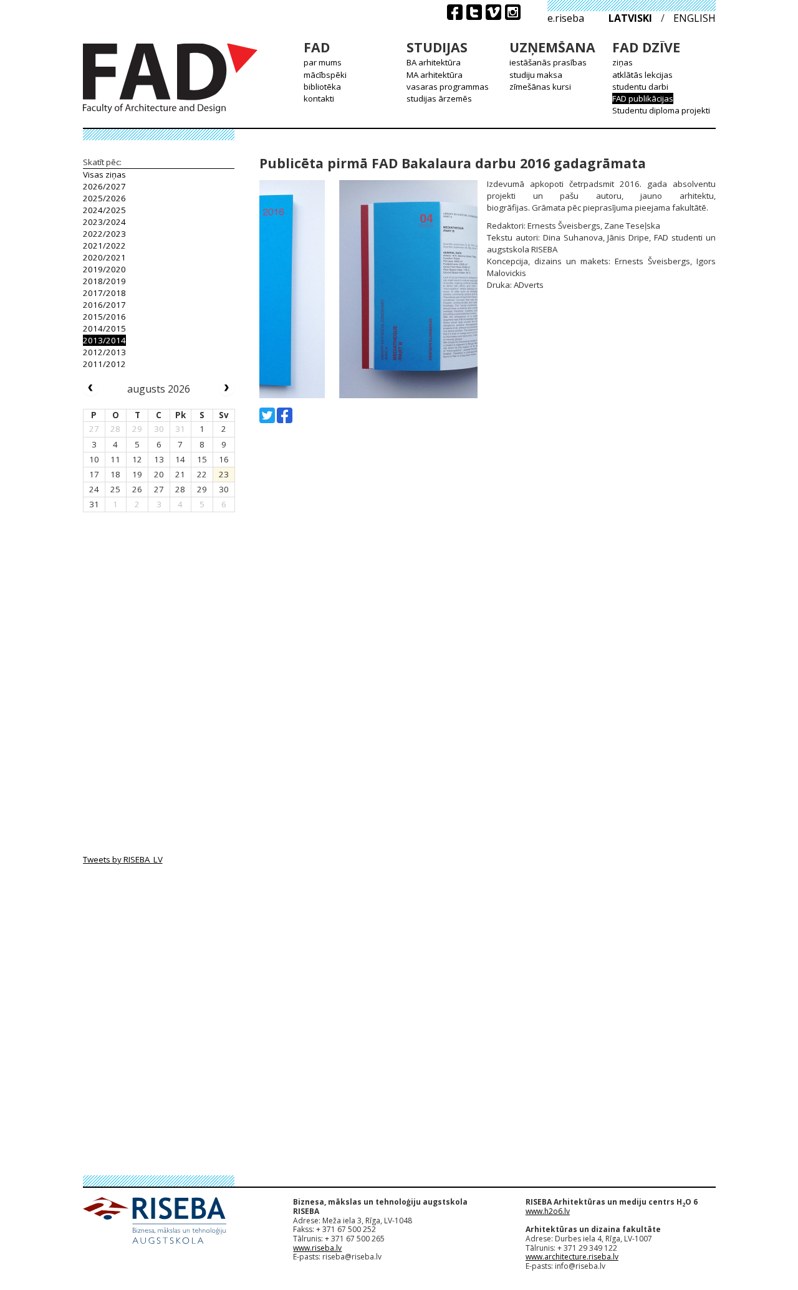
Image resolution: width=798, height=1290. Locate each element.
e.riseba (565, 18)
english (694, 18)
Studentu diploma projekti (661, 110)
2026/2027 (104, 186)
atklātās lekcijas (642, 74)
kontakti (319, 98)
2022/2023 (104, 233)
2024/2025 (104, 210)
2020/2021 (104, 257)
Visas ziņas (104, 174)
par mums (323, 62)
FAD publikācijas (642, 98)
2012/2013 (104, 352)
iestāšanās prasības (548, 62)
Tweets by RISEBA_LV (123, 859)
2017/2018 (104, 293)
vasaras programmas (447, 86)
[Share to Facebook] (284, 415)
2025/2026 (104, 198)
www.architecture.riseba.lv (572, 1256)
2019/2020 (104, 269)
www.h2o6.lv (548, 1211)
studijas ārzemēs (439, 98)
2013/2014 (104, 340)
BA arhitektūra (433, 62)
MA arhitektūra (434, 74)
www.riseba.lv (317, 1248)
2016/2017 (104, 304)
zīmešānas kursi (540, 86)
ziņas (622, 62)
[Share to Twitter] (267, 415)
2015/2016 (104, 316)
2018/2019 (104, 281)
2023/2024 (104, 221)
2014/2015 (104, 328)
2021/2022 (104, 245)
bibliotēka (322, 86)
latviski (630, 18)
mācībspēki (325, 74)
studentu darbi (640, 86)
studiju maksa (535, 74)
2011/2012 (104, 364)
